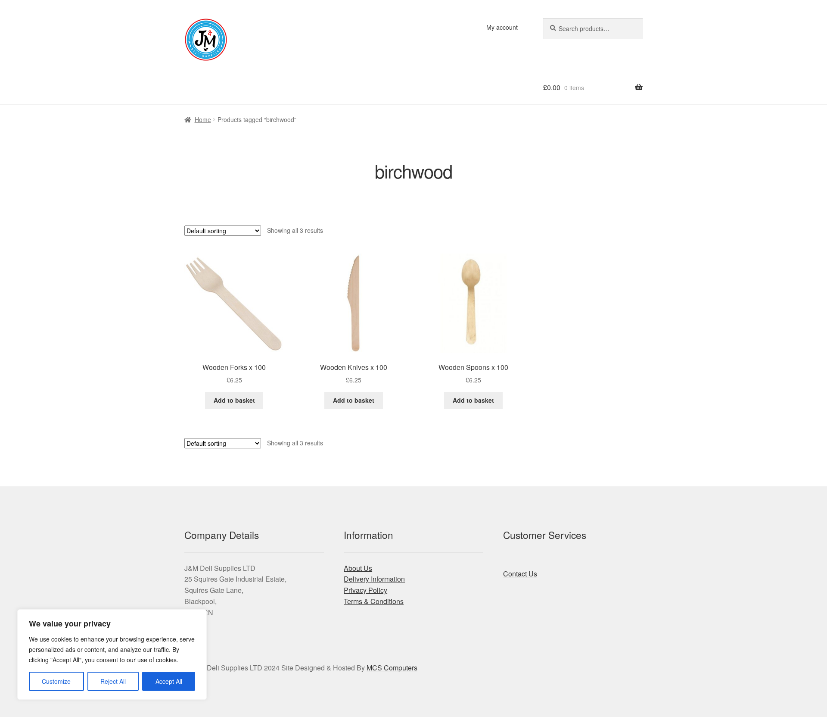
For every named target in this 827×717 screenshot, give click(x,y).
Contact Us (520, 574)
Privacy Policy (365, 590)
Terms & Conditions (374, 601)
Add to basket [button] (234, 400)
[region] (112, 654)
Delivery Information (374, 579)
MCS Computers (392, 668)
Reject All (113, 681)
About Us (358, 568)
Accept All (168, 681)
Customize (56, 681)
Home (203, 119)
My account (502, 27)
